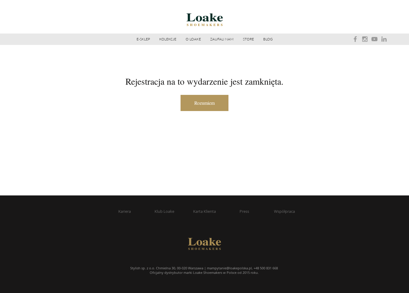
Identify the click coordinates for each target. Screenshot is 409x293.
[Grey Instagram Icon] (365, 39)
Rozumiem (204, 103)
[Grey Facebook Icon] (355, 39)
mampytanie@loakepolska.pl (229, 268)
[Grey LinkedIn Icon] (384, 39)
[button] (193, 39)
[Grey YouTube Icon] (374, 39)
